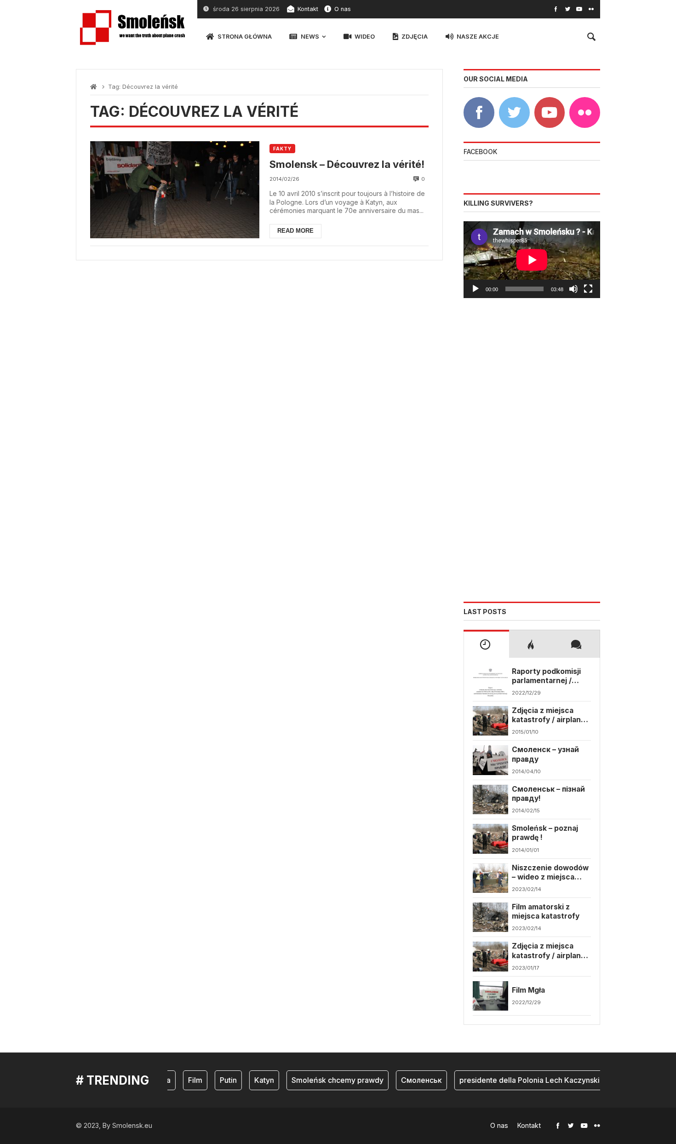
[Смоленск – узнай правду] (490, 760)
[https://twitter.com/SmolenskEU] (568, 9)
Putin (220, 1080)
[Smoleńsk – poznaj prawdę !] (490, 838)
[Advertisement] (532, 450)
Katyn (256, 1080)
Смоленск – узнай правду (545, 754)
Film (187, 1080)
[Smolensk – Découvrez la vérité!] (174, 189)
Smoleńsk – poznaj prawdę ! (545, 833)
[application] (532, 259)
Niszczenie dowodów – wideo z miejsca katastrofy (550, 872)
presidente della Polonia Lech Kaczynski (521, 1080)
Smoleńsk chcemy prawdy (329, 1080)
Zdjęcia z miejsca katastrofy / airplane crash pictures (548, 715)
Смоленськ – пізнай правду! (548, 794)
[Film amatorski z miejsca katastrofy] (490, 917)
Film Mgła (528, 990)
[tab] (486, 643)
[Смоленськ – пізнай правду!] (490, 799)
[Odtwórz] (475, 288)
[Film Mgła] (490, 996)
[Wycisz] (573, 288)
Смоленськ (413, 1080)
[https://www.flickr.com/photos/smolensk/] (591, 9)
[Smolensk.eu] (132, 27)
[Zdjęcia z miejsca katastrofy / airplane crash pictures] (490, 721)
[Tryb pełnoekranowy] (588, 288)
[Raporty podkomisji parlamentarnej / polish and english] (490, 681)
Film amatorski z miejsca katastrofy (545, 911)
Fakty (282, 148)
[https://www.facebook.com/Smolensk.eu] (556, 9)
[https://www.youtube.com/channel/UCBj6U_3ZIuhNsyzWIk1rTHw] (579, 9)
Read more (295, 230)
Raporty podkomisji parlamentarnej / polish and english (546, 676)
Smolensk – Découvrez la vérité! (346, 164)
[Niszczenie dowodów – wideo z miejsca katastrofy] (490, 878)
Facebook (480, 151)
